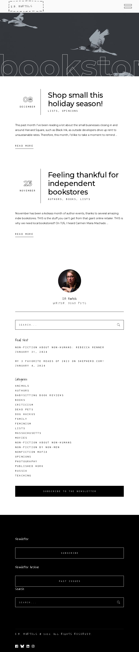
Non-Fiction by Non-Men (37, 447)
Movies (21, 437)
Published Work (29, 466)
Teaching (23, 475)
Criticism (24, 404)
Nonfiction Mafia (31, 452)
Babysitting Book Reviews (39, 395)
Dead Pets (24, 409)
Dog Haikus (25, 414)
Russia (21, 470)
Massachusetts (28, 433)
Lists (53, 111)
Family (21, 419)
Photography (26, 461)
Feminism (23, 423)
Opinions (70, 111)
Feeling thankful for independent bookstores (83, 183)
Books (71, 199)
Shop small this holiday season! (75, 99)
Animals (22, 385)
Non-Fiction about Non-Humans (43, 442)
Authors (55, 199)
